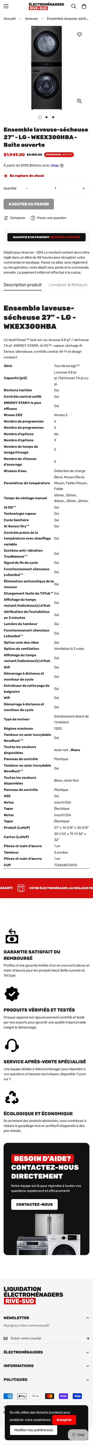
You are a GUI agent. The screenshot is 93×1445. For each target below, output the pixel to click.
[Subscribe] (83, 1338)
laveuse (31, 18)
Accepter (64, 1420)
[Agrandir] (79, 101)
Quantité (10, 188)
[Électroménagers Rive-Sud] (46, 6)
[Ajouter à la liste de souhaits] (79, 34)
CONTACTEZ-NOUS (34, 1204)
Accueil (10, 18)
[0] (83, 6)
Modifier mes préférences (33, 1430)
